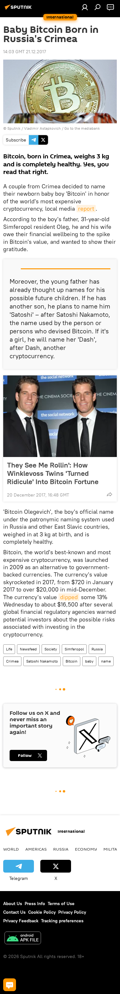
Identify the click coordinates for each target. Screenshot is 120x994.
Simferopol (74, 649)
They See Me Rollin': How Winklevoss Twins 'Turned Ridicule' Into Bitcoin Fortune (53, 473)
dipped (69, 597)
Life (9, 649)
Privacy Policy (72, 912)
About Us (12, 903)
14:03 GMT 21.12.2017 (24, 51)
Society (50, 649)
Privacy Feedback (20, 921)
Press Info (35, 903)
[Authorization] (84, 7)
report (86, 208)
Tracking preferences (62, 921)
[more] (109, 494)
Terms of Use (61, 903)
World (11, 849)
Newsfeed (28, 649)
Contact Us (14, 912)
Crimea (12, 661)
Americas (36, 849)
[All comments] (9, 984)
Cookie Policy (42, 912)
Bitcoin (71, 661)
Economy (86, 849)
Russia (97, 649)
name (106, 661)
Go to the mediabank (82, 128)
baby (89, 661)
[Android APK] (22, 939)
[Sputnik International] (19, 9)
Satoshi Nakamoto (42, 661)
